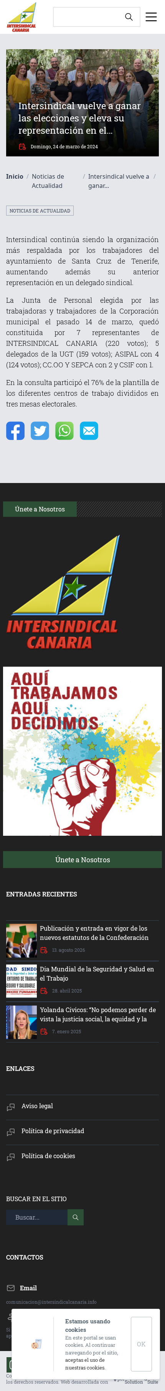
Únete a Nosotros (82, 859)
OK (141, 1344)
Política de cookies (48, 1156)
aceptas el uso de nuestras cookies (85, 1363)
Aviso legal (37, 1106)
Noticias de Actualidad (40, 210)
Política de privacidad (52, 1131)
